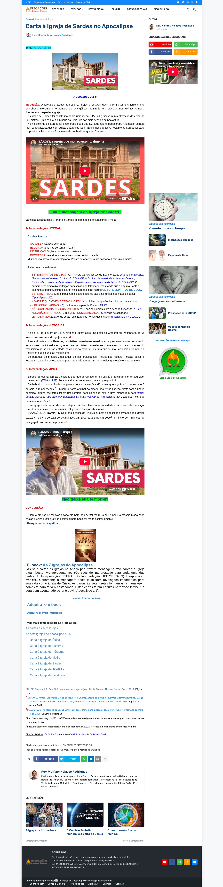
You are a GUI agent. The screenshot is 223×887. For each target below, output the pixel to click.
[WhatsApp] (84, 759)
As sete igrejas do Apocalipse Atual (48, 634)
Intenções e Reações (180, 239)
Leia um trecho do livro (86, 598)
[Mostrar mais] (105, 759)
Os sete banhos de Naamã (179, 328)
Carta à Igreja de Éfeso (45, 640)
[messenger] (197, 2)
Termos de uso (76, 883)
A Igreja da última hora (41, 830)
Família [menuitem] (116, 9)
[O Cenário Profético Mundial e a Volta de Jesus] (85, 815)
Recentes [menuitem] (58, 9)
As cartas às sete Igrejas (42, 628)
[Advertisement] (173, 139)
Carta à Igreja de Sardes (46, 663)
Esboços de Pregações (44, 2)
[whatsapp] (188, 2)
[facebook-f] (172, 862)
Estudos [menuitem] (76, 9)
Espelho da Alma (178, 255)
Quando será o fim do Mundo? (122, 832)
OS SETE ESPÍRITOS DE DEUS (121, 289)
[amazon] (192, 2)
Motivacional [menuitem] (96, 9)
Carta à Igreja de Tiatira (45, 657)
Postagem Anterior (37, 841)
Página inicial (32, 19)
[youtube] (178, 2)
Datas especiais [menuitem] (137, 9)
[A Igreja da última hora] (44, 815)
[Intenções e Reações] (157, 240)
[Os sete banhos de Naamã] (157, 328)
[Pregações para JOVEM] (157, 313)
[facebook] (183, 2)
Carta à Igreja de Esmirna (46, 645)
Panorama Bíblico (84, 2)
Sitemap (107, 883)
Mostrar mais (161, 29)
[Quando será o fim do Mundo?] (126, 815)
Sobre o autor (37, 883)
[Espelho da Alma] (157, 255)
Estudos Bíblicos (65, 2)
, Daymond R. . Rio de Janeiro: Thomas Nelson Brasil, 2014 (84, 689)
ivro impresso (52, 613)
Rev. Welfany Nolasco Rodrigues (64, 771)
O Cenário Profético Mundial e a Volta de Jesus (85, 832)
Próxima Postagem (133, 841)
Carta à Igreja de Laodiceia (47, 675)
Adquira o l (34, 613)
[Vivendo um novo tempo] (173, 207)
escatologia (47, 19)
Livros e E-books (56, 883)
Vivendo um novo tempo (167, 228)
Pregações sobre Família (167, 301)
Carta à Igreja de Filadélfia (47, 669)
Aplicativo (93, 883)
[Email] (98, 759)
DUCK (30, 689)
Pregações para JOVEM (182, 313)
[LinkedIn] (91, 759)
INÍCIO (28, 2)
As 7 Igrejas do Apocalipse (68, 565)
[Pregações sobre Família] (173, 280)
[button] (188, 9)
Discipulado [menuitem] (161, 9)
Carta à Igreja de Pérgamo (47, 651)
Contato (119, 883)
